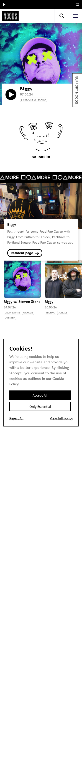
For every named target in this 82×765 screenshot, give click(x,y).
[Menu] (75, 16)
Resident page (22, 253)
